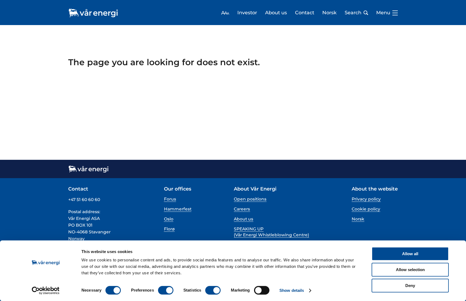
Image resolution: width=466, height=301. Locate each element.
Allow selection (410, 269)
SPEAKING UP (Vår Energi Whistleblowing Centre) (271, 231)
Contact (304, 13)
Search (353, 13)
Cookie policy (366, 209)
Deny (410, 285)
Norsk (329, 13)
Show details (291, 290)
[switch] (165, 290)
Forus (170, 199)
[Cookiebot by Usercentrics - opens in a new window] (45, 290)
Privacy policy (366, 199)
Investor (247, 13)
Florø (169, 228)
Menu (383, 13)
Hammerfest (177, 209)
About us (276, 13)
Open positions (250, 199)
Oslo (168, 219)
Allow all (410, 253)
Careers (242, 209)
